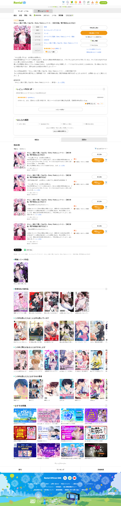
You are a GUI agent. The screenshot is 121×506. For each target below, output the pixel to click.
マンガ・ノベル (23, 11)
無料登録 (104, 3)
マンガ (46, 33)
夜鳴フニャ (78, 400)
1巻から (16, 149)
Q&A (47, 484)
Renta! (15, 254)
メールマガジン (88, 484)
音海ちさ (92, 400)
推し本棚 (94, 41)
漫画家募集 (59, 490)
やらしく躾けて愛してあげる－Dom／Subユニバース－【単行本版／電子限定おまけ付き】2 (49, 201)
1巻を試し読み (94, 28)
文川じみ (62, 400)
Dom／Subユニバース (63, 36)
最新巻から (23, 149)
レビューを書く (51, 52)
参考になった (91, 103)
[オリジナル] (37, 15)
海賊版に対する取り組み (72, 490)
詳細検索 (101, 469)
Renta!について (32, 484)
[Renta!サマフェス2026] (24, 2)
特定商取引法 (38, 490)
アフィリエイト (49, 487)
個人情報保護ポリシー (70, 487)
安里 (45, 27)
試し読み (99, 154)
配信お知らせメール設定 (94, 52)
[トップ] (18, 3)
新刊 (20, 469)
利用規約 (58, 487)
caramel (46, 40)
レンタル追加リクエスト (94, 49)
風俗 (73, 36)
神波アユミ (16, 400)
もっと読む (61, 82)
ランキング (60, 469)
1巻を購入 (94, 33)
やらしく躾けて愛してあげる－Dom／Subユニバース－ (61, 44)
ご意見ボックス (77, 484)
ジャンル (68, 15)
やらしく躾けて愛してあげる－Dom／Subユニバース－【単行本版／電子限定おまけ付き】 (49, 154)
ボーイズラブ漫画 (49, 36)
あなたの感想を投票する (60, 131)
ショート (44, 11)
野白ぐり (31, 400)
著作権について (49, 490)
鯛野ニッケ (47, 400)
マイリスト (95, 45)
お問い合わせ (55, 484)
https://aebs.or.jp (40, 502)
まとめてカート (101, 148)
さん (31, 97)
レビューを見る (60, 109)
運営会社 (84, 490)
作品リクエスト (65, 484)
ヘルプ (41, 484)
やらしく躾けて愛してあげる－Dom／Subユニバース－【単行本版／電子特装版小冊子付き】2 (49, 225)
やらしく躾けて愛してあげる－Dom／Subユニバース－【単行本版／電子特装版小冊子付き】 (49, 176)
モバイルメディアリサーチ (52, 30)
